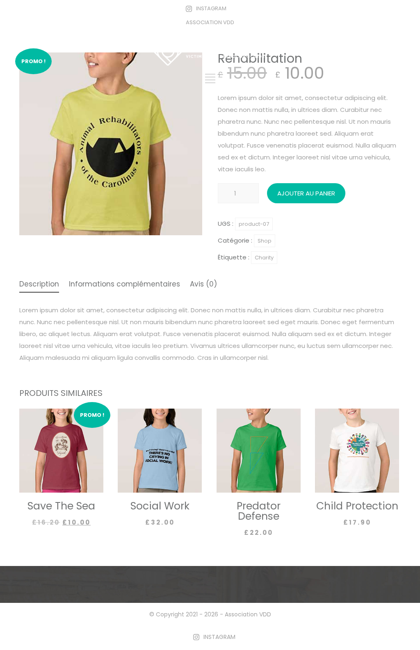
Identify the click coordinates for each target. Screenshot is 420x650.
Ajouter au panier (306, 193)
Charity (264, 257)
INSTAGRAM (211, 8)
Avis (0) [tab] (203, 285)
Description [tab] (39, 285)
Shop (265, 241)
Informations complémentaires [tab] (124, 285)
